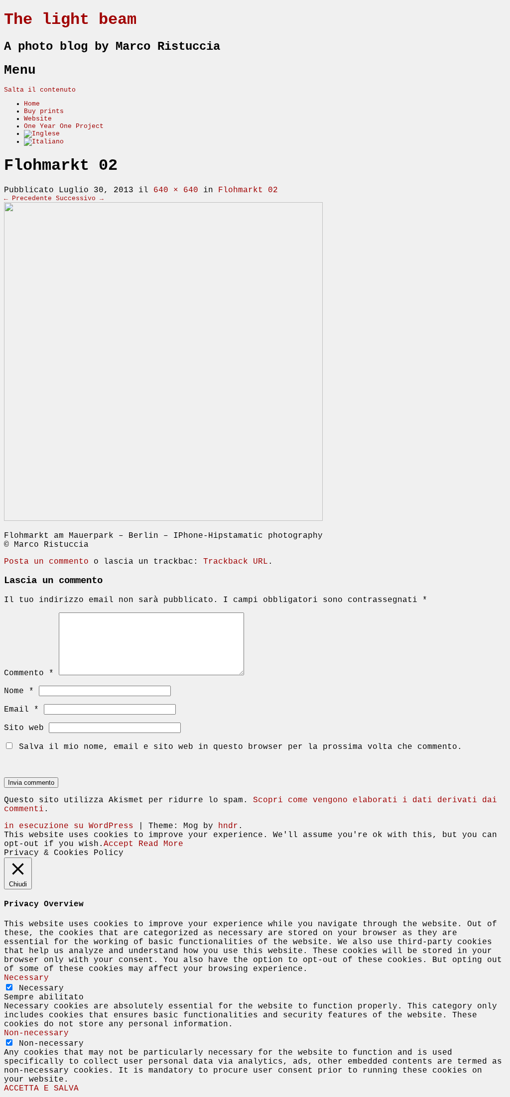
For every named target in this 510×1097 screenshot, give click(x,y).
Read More (160, 844)
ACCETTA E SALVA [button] (41, 1088)
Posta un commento (46, 561)
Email (21, 709)
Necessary (41, 988)
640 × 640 (175, 190)
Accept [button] (118, 844)
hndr (228, 826)
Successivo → (80, 198)
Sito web (24, 728)
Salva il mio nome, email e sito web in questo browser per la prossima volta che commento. (240, 746)
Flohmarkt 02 (248, 190)
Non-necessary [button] (36, 1033)
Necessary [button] (26, 978)
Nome (19, 691)
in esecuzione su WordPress (68, 826)
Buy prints (44, 111)
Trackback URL (235, 561)
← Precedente (28, 198)
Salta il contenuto (40, 90)
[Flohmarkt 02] (163, 518)
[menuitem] (42, 133)
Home (32, 104)
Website (38, 118)
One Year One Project (64, 126)
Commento (29, 673)
